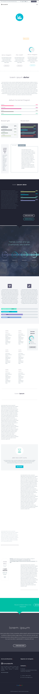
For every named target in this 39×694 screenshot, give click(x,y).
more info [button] (6, 65)
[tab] (14, 145)
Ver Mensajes (34, 1)
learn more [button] (32, 347)
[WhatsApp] (27, 1)
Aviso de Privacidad (4, 672)
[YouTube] (25, 1)
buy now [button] (19, 466)
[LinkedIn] (22, 1)
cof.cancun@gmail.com (28, 677)
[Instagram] (24, 1)
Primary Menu (37, 4)
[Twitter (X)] (4, 572)
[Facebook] (21, 1)
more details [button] (29, 219)
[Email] (5, 577)
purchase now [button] (29, 215)
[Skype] (5, 574)
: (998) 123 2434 (28, 675)
